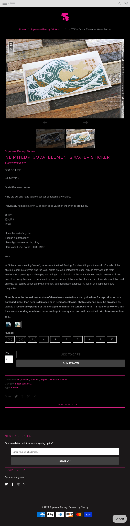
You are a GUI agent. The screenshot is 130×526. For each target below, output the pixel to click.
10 (112, 339)
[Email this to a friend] (34, 396)
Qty (7, 352)
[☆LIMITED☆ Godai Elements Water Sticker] (65, 78)
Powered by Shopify (78, 507)
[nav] (9, 3)
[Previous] (44, 122)
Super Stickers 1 (23, 383)
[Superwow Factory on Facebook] (13, 484)
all (18, 379)
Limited (25, 379)
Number (9, 332)
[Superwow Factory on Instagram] (19, 484)
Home (22, 29)
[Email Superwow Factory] (25, 484)
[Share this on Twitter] (15, 396)
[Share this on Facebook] (21, 396)
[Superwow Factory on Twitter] (7, 484)
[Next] (85, 122)
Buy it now (71, 363)
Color (8, 317)
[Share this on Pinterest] (27, 396)
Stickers (34, 379)
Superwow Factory (15, 162)
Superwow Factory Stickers (45, 29)
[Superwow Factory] (65, 17)
